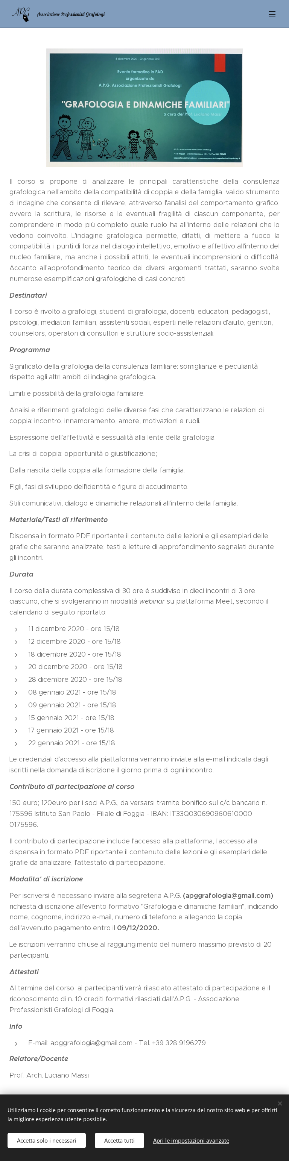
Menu (272, 13)
